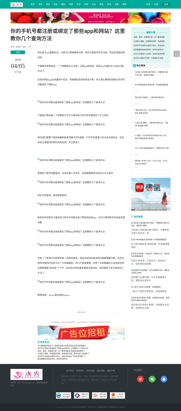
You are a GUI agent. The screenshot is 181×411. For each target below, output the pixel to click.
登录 (148, 4)
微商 (124, 4)
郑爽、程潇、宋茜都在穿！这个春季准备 (149, 37)
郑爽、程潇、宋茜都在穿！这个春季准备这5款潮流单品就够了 (61, 351)
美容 (56, 4)
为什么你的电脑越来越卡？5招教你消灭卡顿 (152, 148)
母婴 (71, 4)
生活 (79, 4)
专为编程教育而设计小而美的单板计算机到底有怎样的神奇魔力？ (63, 346)
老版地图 (90, 371)
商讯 (109, 4)
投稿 (166, 4)
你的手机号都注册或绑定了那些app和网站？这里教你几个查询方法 (63, 348)
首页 (33, 4)
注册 (156, 4)
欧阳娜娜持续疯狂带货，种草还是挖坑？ (53, 359)
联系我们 (80, 371)
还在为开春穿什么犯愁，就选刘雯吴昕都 (149, 54)
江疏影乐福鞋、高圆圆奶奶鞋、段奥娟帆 (149, 41)
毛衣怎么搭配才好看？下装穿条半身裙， (149, 58)
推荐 (136, 142)
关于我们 (70, 371)
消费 (117, 4)
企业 (94, 4)
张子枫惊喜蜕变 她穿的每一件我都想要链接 (151, 85)
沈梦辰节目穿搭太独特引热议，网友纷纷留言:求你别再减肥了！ (62, 356)
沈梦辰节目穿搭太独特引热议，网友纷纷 (149, 45)
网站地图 (101, 371)
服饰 (63, 4)
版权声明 (111, 371)
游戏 (101, 4)
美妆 (48, 4)
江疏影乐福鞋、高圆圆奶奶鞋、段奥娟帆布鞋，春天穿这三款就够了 (63, 354)
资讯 (40, 4)
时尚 (86, 4)
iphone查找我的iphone (59, 295)
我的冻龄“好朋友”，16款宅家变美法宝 (149, 97)
